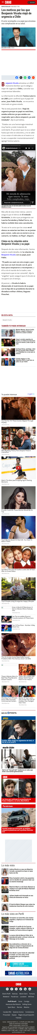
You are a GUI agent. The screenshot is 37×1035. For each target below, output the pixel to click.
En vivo (32, 2)
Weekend (6, 997)
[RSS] (25, 989)
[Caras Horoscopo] (18, 975)
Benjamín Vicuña (8, 254)
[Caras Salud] (18, 966)
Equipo (14, 1015)
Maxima (26, 1007)
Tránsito (18, 1018)
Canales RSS (7, 1012)
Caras (20, 1001)
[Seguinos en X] (16, 989)
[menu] (2, 2)
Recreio (19, 1007)
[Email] (33, 77)
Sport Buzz (11, 1007)
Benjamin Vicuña (7, 320)
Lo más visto (8, 865)
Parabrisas (14, 997)
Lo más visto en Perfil (12, 913)
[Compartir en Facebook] (16, 77)
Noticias (15, 994)
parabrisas (18, 806)
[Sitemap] (29, 989)
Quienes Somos (18, 1012)
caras (18, 777)
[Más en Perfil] (12, 713)
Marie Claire (23, 994)
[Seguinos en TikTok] (20, 989)
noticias (18, 718)
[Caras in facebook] (11, 989)
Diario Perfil (6, 994)
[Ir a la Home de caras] (8, 3)
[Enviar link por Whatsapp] (25, 77)
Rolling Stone (26, 1004)
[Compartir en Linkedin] (29, 77)
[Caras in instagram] (7, 989)
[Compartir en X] (21, 77)
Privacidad (6, 1015)
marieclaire (18, 747)
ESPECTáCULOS (5, 6)
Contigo (26, 1001)
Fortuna (32, 994)
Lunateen (23, 997)
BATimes (31, 997)
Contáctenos (29, 1012)
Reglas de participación (26, 1015)
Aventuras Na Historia (13, 1004)
